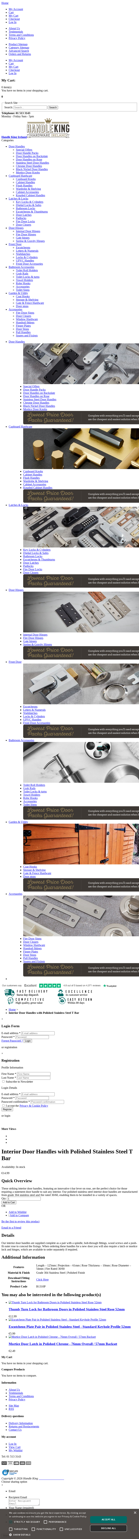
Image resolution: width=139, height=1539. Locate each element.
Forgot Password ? (12, 1040)
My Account (16, 9)
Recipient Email (18, 1497)
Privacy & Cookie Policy (34, 1105)
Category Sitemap (19, 47)
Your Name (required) (21, 1507)
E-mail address (10, 1033)
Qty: (4, 1198)
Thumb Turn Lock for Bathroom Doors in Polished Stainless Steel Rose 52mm (67, 1309)
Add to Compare (19, 1215)
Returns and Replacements (24, 1426)
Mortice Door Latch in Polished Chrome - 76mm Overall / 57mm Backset (63, 1344)
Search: (8, 107)
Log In (12, 22)
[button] (48, 1534)
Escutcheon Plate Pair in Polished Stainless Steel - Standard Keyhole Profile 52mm (70, 1327)
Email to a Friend (11, 1227)
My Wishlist (15, 1450)
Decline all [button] (108, 1528)
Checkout (14, 18)
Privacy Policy (17, 38)
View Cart (14, 1447)
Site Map (14, 1405)
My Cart (13, 15)
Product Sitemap (18, 44)
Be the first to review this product (20, 1221)
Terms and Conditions (21, 34)
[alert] (69, 1524)
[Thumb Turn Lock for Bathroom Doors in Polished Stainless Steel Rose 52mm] (55, 1302)
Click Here (42, 1279)
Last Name (8, 1077)
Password (8, 1036)
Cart (11, 12)
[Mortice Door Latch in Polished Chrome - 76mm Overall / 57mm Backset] (52, 1336)
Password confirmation (15, 1101)
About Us (14, 28)
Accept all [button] (108, 1519)
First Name (8, 1073)
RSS (11, 1408)
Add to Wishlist (17, 1212)
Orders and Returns (20, 54)
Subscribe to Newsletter (19, 1081)
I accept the (27, 1105)
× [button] (135, 1512)
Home (5, 3)
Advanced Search (19, 50)
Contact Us (15, 1429)
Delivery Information (21, 1423)
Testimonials (16, 31)
